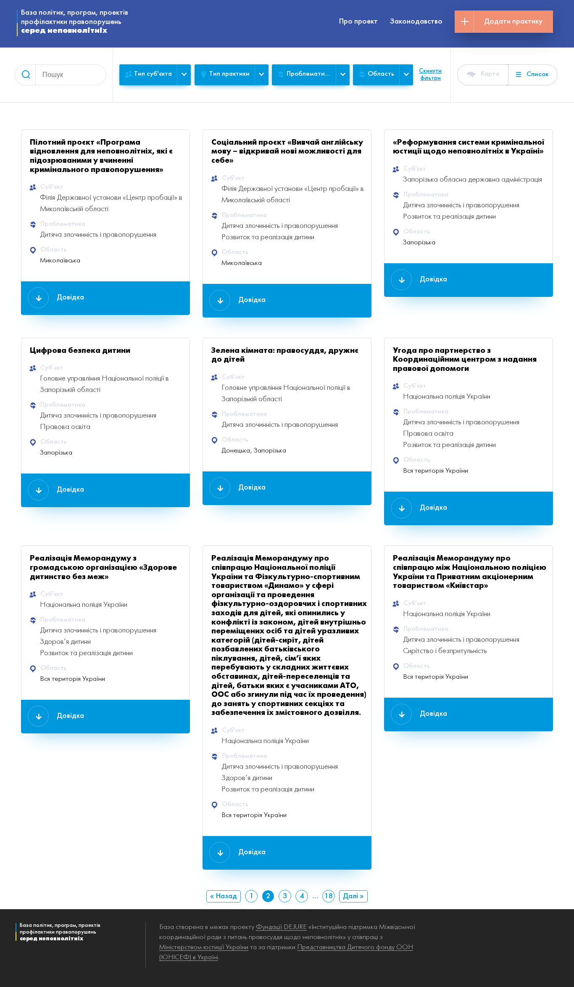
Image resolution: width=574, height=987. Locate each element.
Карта (490, 74)
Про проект (358, 21)
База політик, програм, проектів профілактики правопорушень (74, 21)
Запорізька (419, 242)
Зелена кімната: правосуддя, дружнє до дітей (284, 355)
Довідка (70, 297)
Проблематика (309, 74)
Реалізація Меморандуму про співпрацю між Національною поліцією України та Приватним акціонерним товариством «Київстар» (469, 572)
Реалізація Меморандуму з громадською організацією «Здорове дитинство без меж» (103, 567)
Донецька (235, 450)
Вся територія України (435, 471)
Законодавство (416, 21)
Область (381, 74)
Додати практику (513, 21)
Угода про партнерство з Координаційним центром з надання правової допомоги (465, 360)
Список (537, 74)
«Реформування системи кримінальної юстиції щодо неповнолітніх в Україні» (468, 147)
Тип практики (229, 74)
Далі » (353, 896)
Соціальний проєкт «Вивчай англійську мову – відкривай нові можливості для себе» (287, 151)
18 (328, 896)
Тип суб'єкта (153, 74)
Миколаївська (60, 260)
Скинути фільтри (430, 74)
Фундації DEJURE (281, 927)
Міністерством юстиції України (203, 947)
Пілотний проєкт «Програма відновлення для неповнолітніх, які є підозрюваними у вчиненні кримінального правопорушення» (101, 156)
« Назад (223, 896)
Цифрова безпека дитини (80, 351)
